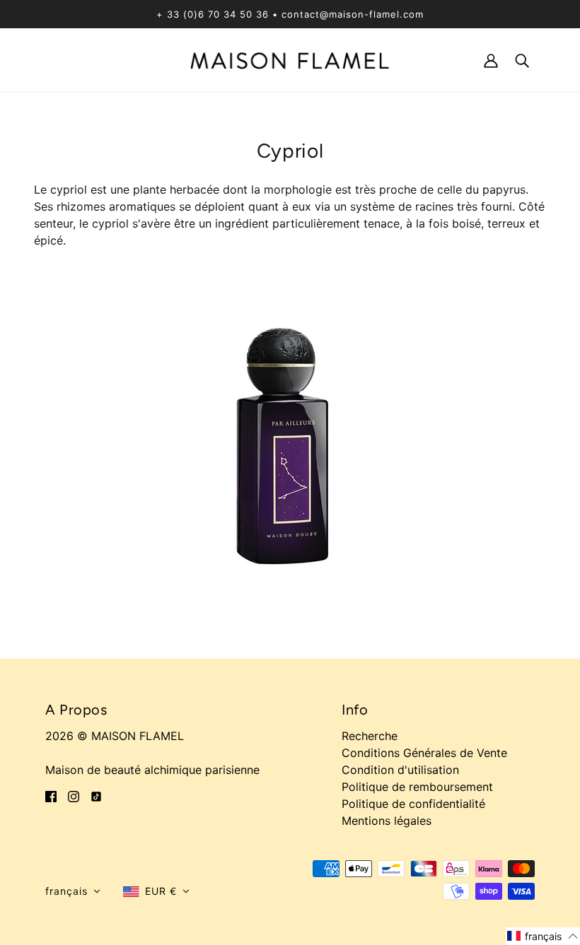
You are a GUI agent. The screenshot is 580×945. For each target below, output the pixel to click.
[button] (72, 891)
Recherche (370, 736)
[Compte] (491, 60)
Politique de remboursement (417, 787)
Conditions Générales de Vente (424, 753)
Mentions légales (386, 821)
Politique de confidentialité (413, 804)
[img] (51, 795)
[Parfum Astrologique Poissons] (290, 441)
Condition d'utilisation (400, 770)
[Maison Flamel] (290, 59)
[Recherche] (522, 60)
